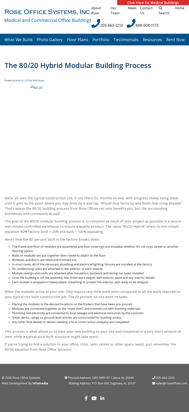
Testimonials (126, 39)
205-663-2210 (164, 378)
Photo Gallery (50, 39)
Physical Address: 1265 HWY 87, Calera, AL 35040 (100, 378)
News (132, 8)
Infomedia (40, 383)
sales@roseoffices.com (171, 383)
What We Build (18, 39)
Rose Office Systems (26, 378)
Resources (152, 39)
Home (179, 8)
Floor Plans (77, 39)
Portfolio (100, 39)
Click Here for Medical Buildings (153, 2)
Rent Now (175, 39)
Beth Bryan (38, 80)
